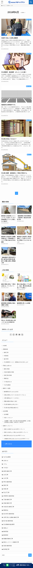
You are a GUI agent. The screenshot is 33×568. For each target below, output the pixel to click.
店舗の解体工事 (7, 503)
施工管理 (6, 359)
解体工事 (6, 352)
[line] (16, 335)
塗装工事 (5, 485)
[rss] (22, 335)
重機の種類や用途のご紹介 (10, 401)
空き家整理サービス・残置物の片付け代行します (16, 362)
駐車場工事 (6, 549)
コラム (5, 464)
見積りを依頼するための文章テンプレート (14, 429)
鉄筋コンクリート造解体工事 (11, 542)
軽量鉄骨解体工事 (8, 538)
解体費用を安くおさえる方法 (11, 391)
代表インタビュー (8, 417)
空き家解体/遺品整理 (8, 524)
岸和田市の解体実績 (8, 496)
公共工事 (5, 474)
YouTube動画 (7, 385)
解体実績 (5, 531)
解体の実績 (6, 369)
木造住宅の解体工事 (8, 506)
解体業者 (5, 535)
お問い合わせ (8, 444)
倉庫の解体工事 (7, 471)
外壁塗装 (6, 355)
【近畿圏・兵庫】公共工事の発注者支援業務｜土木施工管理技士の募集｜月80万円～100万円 (17, 421)
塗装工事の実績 (8, 375)
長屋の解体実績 (7, 545)
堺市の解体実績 (7, 481)
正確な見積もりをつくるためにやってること (15, 395)
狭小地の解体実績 (8, 520)
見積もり (5, 528)
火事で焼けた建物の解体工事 (11, 517)
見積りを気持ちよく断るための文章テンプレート (16, 432)
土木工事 (5, 478)
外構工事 (5, 489)
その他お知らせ (8, 381)
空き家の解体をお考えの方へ (11, 404)
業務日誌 (6, 378)
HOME (5, 345)
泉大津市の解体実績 (8, 513)
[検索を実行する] (30, 555)
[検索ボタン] (31, 2)
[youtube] (19, 335)
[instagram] (14, 335)
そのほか (5, 467)
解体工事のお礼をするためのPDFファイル (14, 435)
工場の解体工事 (7, 499)
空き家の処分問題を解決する (11, 407)
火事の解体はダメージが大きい (11, 398)
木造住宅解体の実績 (9, 372)
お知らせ (5, 460)
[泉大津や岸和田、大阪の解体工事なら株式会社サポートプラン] (16, 2)
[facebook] (11, 335)
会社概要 (6, 414)
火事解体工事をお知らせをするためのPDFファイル (16, 438)
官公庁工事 (6, 492)
